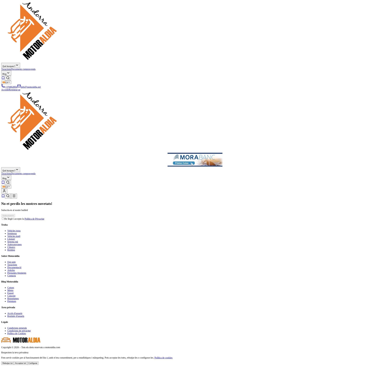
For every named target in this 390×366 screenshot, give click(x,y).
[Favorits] (3, 79)
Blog (4, 74)
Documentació (14, 267)
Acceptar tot (20, 363)
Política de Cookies (16, 333)
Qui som (11, 262)
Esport (10, 293)
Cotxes (10, 287)
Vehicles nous (14, 230)
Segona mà (12, 241)
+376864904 (11, 87)
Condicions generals (17, 328)
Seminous (12, 233)
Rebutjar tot (7, 363)
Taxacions (6, 69)
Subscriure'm (8, 215)
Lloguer (11, 239)
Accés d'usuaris (14, 313)
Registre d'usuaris (15, 316)
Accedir (5, 89)
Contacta (11, 275)
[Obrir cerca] (8, 78)
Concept (11, 296)
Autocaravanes (14, 244)
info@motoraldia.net (31, 87)
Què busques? (8, 66)
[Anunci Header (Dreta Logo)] (195, 165)
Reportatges (13, 298)
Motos (10, 290)
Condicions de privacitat (19, 330)
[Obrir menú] (14, 196)
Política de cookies (163, 357)
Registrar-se (14, 89)
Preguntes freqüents (16, 273)
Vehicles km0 (13, 236)
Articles (11, 270)
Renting (11, 250)
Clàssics (11, 247)
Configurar (32, 363)
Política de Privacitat (34, 219)
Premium (11, 301)
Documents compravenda (23, 69)
